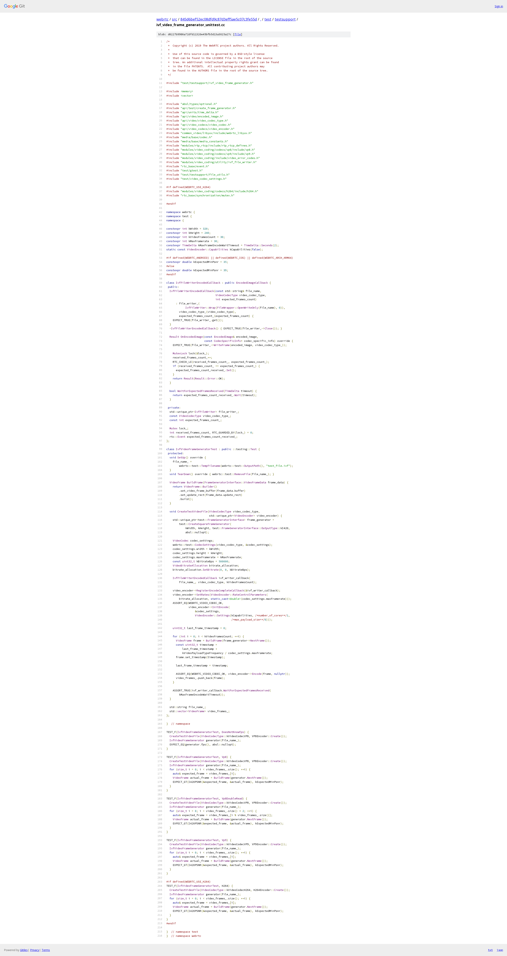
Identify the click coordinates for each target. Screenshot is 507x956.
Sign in (499, 6)
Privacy (34, 950)
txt (490, 950)
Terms (46, 950)
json (500, 950)
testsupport (285, 19)
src (174, 19)
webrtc (162, 19)
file (237, 34)
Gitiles (24, 950)
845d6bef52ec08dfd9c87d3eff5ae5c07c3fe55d (218, 19)
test (267, 19)
